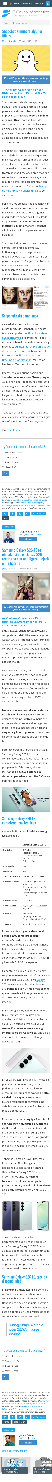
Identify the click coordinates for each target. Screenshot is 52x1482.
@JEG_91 (23, 1438)
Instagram (38, 502)
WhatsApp (7, 505)
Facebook (26, 502)
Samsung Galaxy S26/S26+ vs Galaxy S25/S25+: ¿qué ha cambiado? (25, 1329)
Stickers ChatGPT (42, 3)
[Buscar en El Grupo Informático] (48, 3)
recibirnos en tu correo (34, 505)
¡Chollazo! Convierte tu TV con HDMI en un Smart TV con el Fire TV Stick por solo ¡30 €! (24, 93)
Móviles (6, 1421)
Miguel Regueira (9, 41)
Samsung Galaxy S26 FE (22, 3)
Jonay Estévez (8, 568)
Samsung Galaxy (19, 1421)
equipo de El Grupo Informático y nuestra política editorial (26, 498)
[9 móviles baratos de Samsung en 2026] (15, 1455)
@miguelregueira (27, 534)
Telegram (17, 505)
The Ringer (13, 430)
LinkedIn (40, 534)
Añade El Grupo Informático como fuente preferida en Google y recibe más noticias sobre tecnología (27, 79)
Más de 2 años (11, 467)
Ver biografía (28, 538)
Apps (5, 518)
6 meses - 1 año (12, 457)
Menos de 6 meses (13, 452)
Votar (5, 473)
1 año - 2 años (11, 462)
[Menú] (4, 3)
